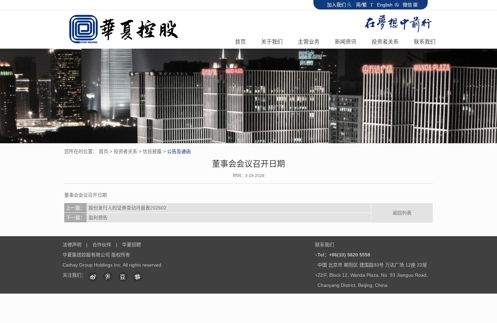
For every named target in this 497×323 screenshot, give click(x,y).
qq (108, 277)
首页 (240, 42)
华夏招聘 (131, 244)
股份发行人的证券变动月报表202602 (116, 207)
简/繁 (361, 4)
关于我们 (272, 42)
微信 (407, 4)
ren (138, 277)
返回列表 (402, 213)
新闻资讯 (345, 42)
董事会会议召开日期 (85, 195)
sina (93, 277)
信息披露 (152, 151)
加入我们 (336, 4)
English (385, 4)
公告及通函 (179, 151)
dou (123, 277)
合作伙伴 (101, 244)
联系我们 (424, 42)
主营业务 (309, 42)
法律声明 (72, 244)
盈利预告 (87, 217)
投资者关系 (385, 42)
